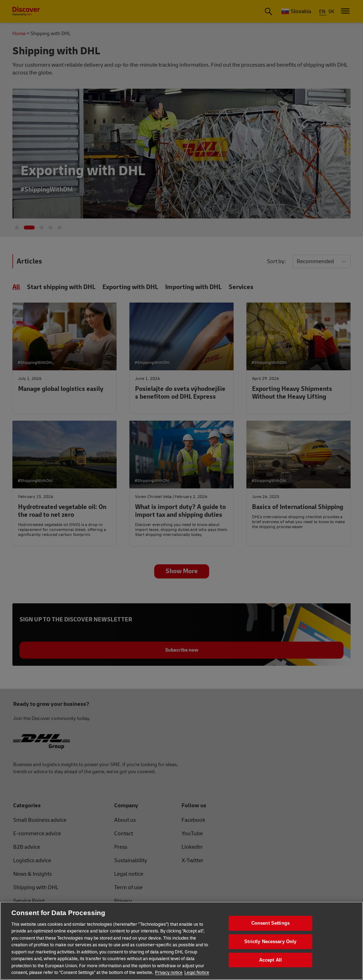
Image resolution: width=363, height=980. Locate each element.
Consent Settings (270, 923)
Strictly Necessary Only (270, 941)
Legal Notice (196, 972)
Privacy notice (169, 972)
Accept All (270, 960)
